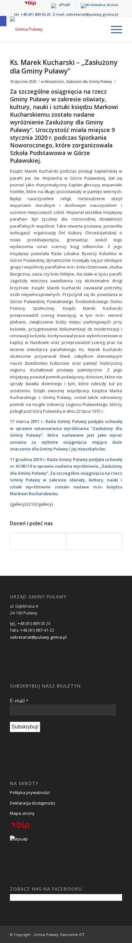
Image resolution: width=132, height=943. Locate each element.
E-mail (19, 700)
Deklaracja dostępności (32, 803)
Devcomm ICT (72, 934)
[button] (3, 21)
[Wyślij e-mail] (94, 541)
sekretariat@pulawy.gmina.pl (92, 14)
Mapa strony (22, 813)
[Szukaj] (98, 29)
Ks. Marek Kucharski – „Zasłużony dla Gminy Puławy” (64, 66)
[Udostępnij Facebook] (38, 541)
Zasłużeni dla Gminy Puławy (89, 81)
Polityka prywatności (30, 792)
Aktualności (54, 81)
